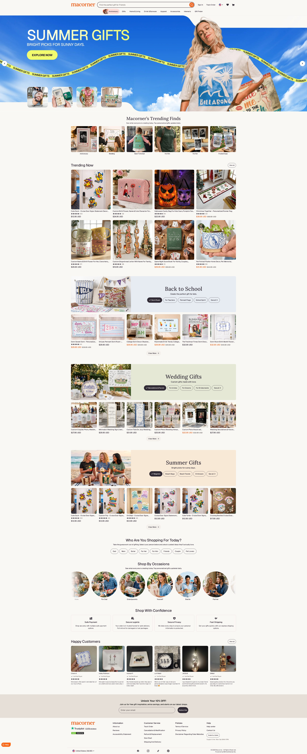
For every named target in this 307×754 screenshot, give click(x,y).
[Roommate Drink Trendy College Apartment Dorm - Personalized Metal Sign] (167, 327)
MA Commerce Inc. (229, 752)
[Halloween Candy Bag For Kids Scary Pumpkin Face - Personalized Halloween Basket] (174, 189)
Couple (177, 551)
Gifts (124, 11)
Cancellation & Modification (154, 730)
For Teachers (170, 300)
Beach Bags (170, 474)
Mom (123, 551)
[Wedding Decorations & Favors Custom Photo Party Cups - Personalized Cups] (223, 415)
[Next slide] (302, 63)
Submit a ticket (213, 735)
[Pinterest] (168, 751)
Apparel (163, 11)
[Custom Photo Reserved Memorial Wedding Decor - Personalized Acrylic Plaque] (195, 415)
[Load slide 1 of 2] (152, 109)
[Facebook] (138, 751)
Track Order (210, 5)
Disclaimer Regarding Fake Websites (189, 734)
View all (231, 165)
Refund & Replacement (153, 734)
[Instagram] (148, 751)
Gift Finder (199, 11)
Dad (114, 551)
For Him (155, 551)
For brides (173, 388)
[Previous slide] (4, 63)
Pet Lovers (190, 551)
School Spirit (201, 300)
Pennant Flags (185, 300)
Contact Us (211, 730)
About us (116, 726)
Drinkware (199, 474)
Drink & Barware (150, 11)
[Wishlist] (227, 4)
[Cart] (233, 4)
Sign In (200, 5)
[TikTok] (158, 751)
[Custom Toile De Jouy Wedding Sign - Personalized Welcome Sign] (140, 415)
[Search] (191, 4)
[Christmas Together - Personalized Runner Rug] (216, 189)
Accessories (175, 11)
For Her (144, 551)
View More (152, 353)
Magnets (157, 474)
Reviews (116, 730)
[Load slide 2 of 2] (154, 109)
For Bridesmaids (202, 388)
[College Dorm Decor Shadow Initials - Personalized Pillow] (140, 327)
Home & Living (135, 11)
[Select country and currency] (220, 4)
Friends (166, 551)
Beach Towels (185, 474)
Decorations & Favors (156, 388)
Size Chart (148, 738)
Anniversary (113, 11)
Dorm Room (155, 300)
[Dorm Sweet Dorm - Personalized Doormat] (84, 327)
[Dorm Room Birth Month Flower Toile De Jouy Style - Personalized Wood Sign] (223, 327)
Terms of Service (181, 726)
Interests (187, 11)
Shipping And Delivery (152, 742)
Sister (133, 551)
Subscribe (183, 710)
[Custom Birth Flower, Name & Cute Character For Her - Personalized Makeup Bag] (133, 189)
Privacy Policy (180, 730)
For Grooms (186, 388)
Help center (211, 726)
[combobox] (146, 5)
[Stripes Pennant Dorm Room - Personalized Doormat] (112, 327)
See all (213, 300)
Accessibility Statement (122, 734)
